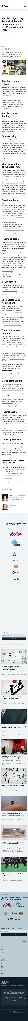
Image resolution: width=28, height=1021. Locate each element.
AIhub (3, 671)
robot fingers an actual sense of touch (12, 325)
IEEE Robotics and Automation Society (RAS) (11, 700)
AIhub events (24, 1)
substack (2, 966)
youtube (2, 973)
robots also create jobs (7, 271)
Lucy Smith (8, 671)
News (2, 949)
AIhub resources (18, 1)
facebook (3, 969)
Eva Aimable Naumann (12, 729)
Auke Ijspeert (21, 729)
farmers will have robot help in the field (11, 263)
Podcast (2, 952)
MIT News (4, 845)
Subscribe (14, 638)
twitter (2, 970)
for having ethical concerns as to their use (11, 215)
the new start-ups (12, 427)
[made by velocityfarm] (17, 1012)
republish (12, 1)
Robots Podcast (18, 312)
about (3, 1)
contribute (7, 1)
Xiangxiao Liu (4, 729)
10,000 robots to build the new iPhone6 (15, 257)
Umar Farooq (4, 760)
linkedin (2, 967)
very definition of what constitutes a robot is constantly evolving (13, 209)
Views (2, 951)
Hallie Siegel (12, 36)
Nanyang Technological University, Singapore (11, 815)
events (13, 460)
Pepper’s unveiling (19, 89)
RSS (1, 963)
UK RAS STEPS (12, 760)
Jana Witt (5, 36)
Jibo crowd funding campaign (10, 98)
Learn (2, 953)
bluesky (2, 971)
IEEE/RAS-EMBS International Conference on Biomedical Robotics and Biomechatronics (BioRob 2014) (15, 469)
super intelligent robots (13, 233)
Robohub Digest (8, 489)
